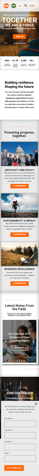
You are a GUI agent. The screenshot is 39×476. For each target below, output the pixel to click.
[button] (20, 6)
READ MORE (19, 348)
